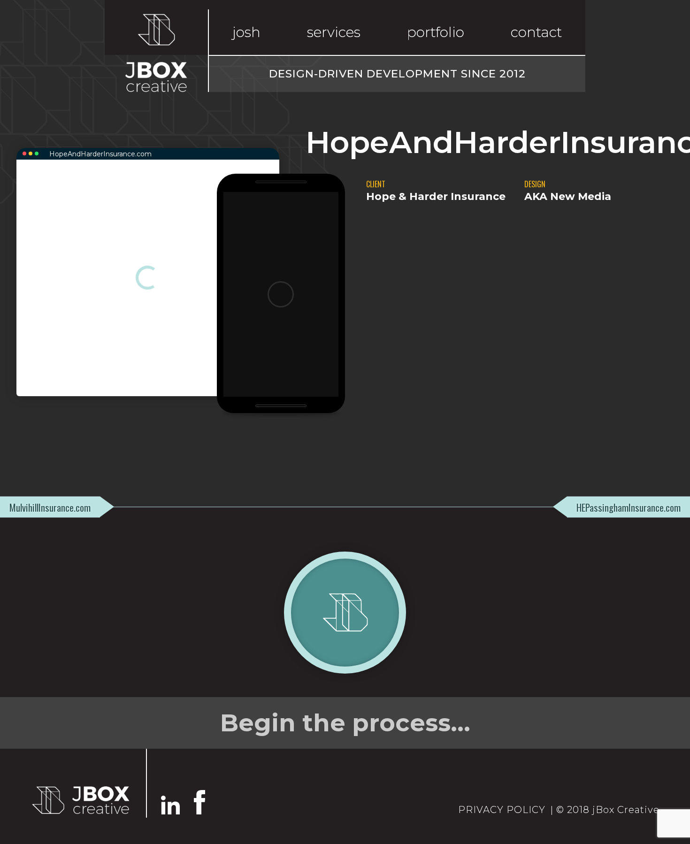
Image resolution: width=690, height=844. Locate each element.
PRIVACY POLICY (501, 809)
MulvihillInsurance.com (50, 506)
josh (246, 32)
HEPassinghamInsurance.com (628, 506)
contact (536, 32)
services (333, 32)
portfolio (435, 32)
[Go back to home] (80, 799)
